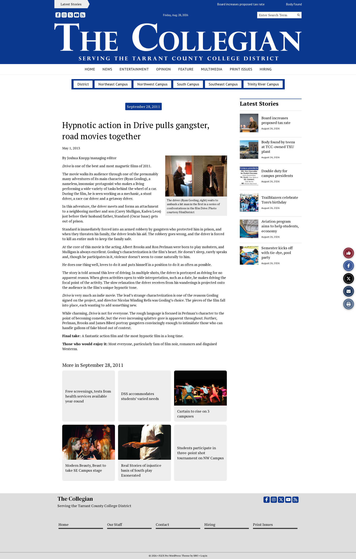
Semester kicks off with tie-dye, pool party (277, 252)
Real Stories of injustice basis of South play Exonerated (141, 470)
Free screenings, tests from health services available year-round (88, 396)
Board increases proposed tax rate (233, 4)
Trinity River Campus (263, 84)
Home (90, 69)
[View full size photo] (196, 175)
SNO (195, 555)
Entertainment (134, 69)
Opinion (163, 69)
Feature (185, 69)
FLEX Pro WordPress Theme (174, 555)
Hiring (266, 69)
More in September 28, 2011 (92, 365)
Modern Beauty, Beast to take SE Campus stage (85, 468)
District (83, 84)
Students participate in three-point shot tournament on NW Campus (200, 452)
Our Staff (114, 524)
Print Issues (241, 69)
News (107, 69)
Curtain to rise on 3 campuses (193, 414)
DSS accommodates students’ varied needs (140, 396)
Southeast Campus (223, 84)
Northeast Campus (113, 84)
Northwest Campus (152, 84)
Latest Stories (259, 103)
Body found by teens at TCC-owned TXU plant (278, 146)
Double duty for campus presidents (277, 173)
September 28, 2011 (143, 106)
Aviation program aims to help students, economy (280, 226)
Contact (162, 524)
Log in (204, 555)
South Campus (188, 84)
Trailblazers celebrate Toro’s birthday (279, 199)
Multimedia (211, 69)
